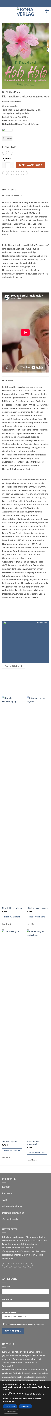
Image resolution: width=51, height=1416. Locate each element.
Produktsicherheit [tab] (12, 195)
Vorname (6, 1286)
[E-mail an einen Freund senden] (15, 173)
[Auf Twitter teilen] (10, 173)
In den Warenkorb (30, 165)
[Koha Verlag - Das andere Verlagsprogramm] (25, 12)
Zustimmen (10, 1406)
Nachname (7, 1299)
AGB (4, 1199)
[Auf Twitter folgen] (15, 1265)
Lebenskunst (29, 1362)
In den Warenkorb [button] (12, 917)
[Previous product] (10, 153)
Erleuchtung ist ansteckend (33, 1142)
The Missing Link (9, 1141)
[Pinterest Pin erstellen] (20, 173)
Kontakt (6, 1186)
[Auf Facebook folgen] (4, 1265)
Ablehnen (25, 1406)
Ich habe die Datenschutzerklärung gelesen (25, 1324)
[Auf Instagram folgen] (10, 1265)
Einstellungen (16, 1393)
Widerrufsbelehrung (12, 1206)
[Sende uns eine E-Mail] (20, 1265)
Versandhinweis (10, 1219)
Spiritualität (8, 1366)
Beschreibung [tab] (9, 190)
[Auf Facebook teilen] (4, 173)
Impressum (7, 1193)
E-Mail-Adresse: (9, 1312)
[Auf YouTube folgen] (30, 1265)
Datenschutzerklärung (13, 1212)
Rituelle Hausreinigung (12, 908)
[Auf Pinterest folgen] (25, 1265)
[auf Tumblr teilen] (25, 173)
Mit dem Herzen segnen (37, 908)
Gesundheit (16, 1362)
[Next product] (4, 153)
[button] (4, 12)
